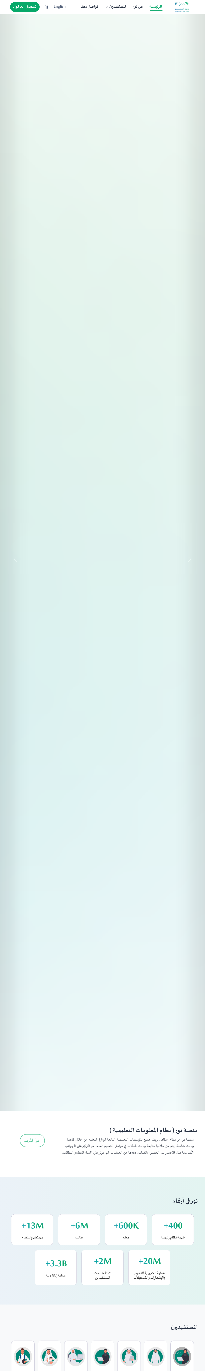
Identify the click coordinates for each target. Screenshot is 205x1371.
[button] (15, 562)
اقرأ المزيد (32, 1140)
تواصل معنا (89, 6)
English (60, 6)
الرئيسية (155, 6)
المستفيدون (115, 6)
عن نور (138, 6)
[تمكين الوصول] (47, 7)
